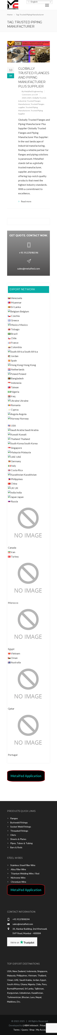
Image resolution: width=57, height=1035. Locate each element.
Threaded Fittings (19, 830)
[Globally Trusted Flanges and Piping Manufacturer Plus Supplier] (28, 51)
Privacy (43, 1025)
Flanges (14, 818)
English (34, 2)
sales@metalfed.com (28, 268)
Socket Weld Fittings (20, 826)
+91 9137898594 (28, 252)
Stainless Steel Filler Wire (22, 865)
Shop (32, 1029)
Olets (13, 835)
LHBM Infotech (30, 1025)
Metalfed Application (26, 776)
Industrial (22, 101)
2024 (24, 98)
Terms (16, 1029)
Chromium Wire (18, 881)
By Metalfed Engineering (32, 91)
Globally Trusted (39, 98)
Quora (24, 1029)
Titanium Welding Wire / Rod (24, 873)
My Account (42, 1029)
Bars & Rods (16, 847)
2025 (29, 98)
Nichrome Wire (17, 877)
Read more (26, 201)
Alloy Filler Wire (18, 869)
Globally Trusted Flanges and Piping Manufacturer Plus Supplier (33, 77)
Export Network (22, 289)
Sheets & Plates (18, 839)
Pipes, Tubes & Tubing (21, 843)
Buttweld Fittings (19, 822)
